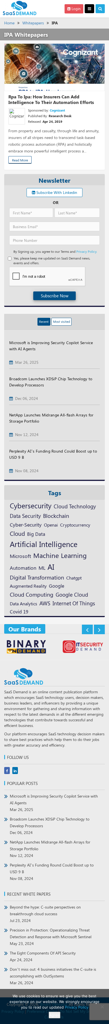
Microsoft (20, 555)
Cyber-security (26, 524)
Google (56, 585)
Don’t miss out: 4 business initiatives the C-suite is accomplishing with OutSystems (53, 976)
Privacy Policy (76, 1007)
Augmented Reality (28, 586)
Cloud (17, 533)
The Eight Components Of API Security (43, 956)
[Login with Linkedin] (15, 111)
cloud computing (31, 594)
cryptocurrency (75, 525)
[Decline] (102, 1006)
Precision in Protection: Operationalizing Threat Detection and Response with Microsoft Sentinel (50, 936)
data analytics (23, 603)
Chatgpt (74, 578)
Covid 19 (19, 611)
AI (51, 567)
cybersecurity (30, 505)
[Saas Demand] (19, 7)
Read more (20, 160)
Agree (54, 1015)
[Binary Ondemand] (26, 647)
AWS (44, 603)
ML (42, 567)
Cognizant (57, 110)
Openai (51, 525)
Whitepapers (33, 23)
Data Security (25, 515)
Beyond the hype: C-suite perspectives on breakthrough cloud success (45, 913)
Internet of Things (74, 603)
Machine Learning (60, 555)
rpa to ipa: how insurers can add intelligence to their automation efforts (51, 99)
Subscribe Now (54, 295)
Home (9, 23)
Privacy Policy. (86, 251)
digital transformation (37, 577)
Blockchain (56, 515)
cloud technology (75, 506)
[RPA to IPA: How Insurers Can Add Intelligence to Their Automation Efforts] (54, 67)
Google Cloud (72, 594)
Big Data (36, 534)
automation (23, 567)
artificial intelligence (43, 544)
